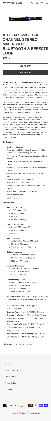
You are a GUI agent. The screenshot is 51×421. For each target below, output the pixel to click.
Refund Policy (10, 377)
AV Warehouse (13, 3)
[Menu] (46, 3)
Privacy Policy (10, 383)
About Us (8, 364)
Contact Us (9, 389)
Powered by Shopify (33, 413)
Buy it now (25, 72)
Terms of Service (11, 370)
